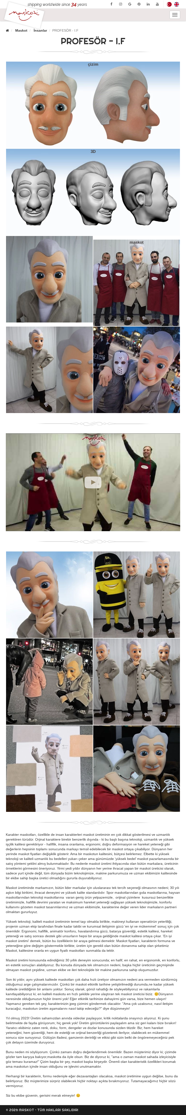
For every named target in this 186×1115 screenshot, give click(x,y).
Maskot (21, 30)
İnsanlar (40, 30)
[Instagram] (120, 4)
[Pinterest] (139, 4)
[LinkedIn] (148, 4)
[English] (176, 4)
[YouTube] (157, 4)
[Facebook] (111, 4)
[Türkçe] (169, 4)
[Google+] (129, 4)
